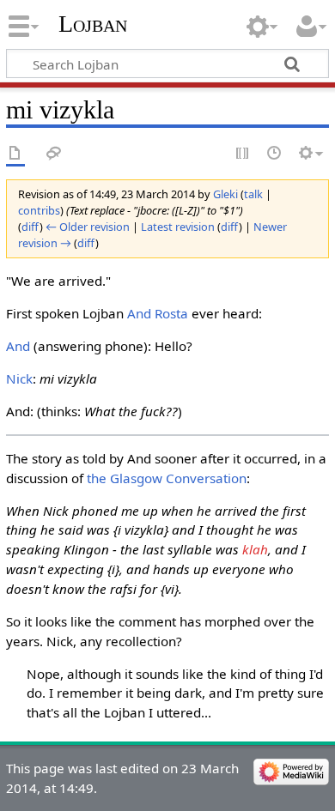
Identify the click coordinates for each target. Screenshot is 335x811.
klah (255, 549)
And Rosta (157, 313)
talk (253, 194)
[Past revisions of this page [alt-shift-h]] (274, 154)
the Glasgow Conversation (167, 478)
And (18, 345)
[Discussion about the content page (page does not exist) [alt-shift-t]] (54, 154)
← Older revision (88, 226)
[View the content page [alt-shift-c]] (15, 154)
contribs (39, 210)
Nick (19, 378)
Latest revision (178, 226)
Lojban (92, 23)
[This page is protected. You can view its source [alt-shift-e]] (243, 154)
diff (30, 226)
